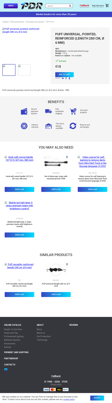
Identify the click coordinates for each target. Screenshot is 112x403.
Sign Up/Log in (98, 6)
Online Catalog (12, 325)
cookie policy (69, 399)
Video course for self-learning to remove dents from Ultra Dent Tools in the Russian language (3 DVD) (92, 178)
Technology (42, 340)
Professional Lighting (13, 336)
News (39, 329)
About (40, 325)
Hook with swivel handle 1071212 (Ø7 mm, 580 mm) (19, 177)
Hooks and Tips (11, 333)
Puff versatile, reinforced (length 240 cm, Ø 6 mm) (19, 285)
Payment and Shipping (16, 352)
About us (41, 333)
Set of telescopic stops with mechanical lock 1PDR (55, 177)
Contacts (9, 364)
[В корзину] (107, 6)
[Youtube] (6, 369)
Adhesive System (12, 340)
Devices (7, 347)
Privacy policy (56, 384)
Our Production (44, 336)
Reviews (73, 325)
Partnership (11, 358)
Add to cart (64, 74)
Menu (10, 6)
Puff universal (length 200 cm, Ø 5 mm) (56, 285)
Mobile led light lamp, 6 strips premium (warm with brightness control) (19, 224)
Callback (84, 5)
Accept (97, 398)
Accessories (9, 343)
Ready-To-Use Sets (13, 329)
